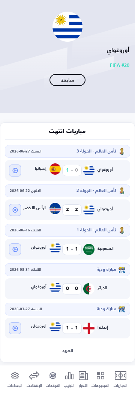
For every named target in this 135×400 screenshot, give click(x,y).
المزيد (67, 351)
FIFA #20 (119, 65)
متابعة (67, 80)
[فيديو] (15, 171)
